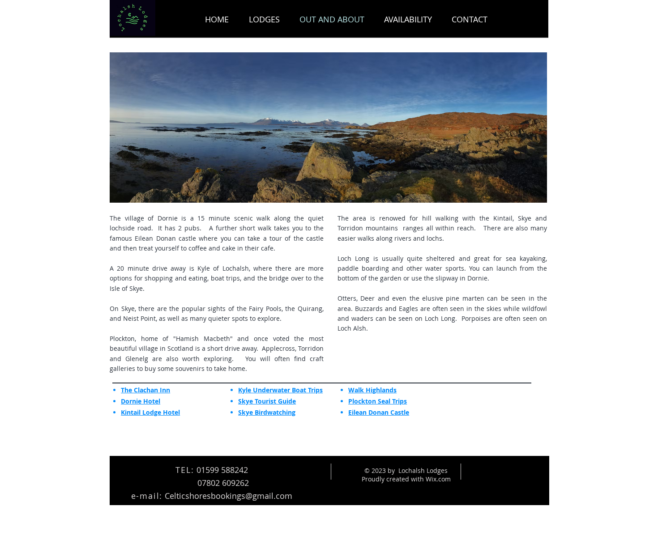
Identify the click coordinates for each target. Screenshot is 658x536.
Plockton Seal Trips (377, 401)
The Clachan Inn (145, 390)
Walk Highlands (372, 390)
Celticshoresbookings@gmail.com (228, 495)
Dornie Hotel (140, 401)
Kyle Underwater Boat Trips (280, 390)
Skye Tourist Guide (267, 401)
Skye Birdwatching (266, 412)
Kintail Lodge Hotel (150, 412)
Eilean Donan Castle (378, 412)
